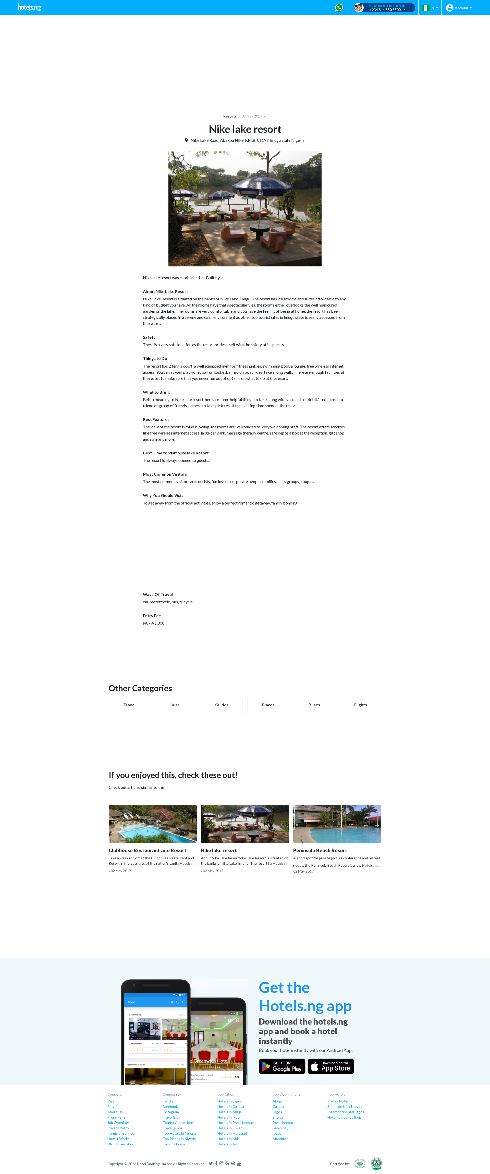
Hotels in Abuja (229, 1112)
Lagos (277, 1112)
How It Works (118, 1138)
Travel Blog (171, 1117)
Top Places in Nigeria (179, 1138)
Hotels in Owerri (230, 1128)
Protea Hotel (337, 1101)
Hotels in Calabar (230, 1106)
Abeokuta (280, 1138)
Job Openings (118, 1122)
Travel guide (172, 1128)
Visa (110, 1101)
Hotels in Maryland (232, 1133)
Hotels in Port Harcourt (236, 1122)
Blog (111, 1106)
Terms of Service (120, 1133)
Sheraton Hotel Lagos (344, 1106)
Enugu (278, 1117)
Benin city (280, 1128)
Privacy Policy (118, 1128)
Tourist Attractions (178, 1122)
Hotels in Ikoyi (228, 1117)
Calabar (279, 1106)
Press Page (116, 1117)
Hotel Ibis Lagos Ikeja (344, 1117)
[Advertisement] (157, 61)
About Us (115, 1112)
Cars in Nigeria (174, 1144)
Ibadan (278, 1133)
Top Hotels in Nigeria (179, 1133)
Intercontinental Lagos (345, 1112)
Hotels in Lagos (229, 1101)
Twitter (169, 1101)
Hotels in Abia (228, 1138)
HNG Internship (120, 1144)
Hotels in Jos (227, 1144)
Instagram (171, 1112)
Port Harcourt (284, 1122)
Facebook (170, 1106)
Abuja (277, 1101)
